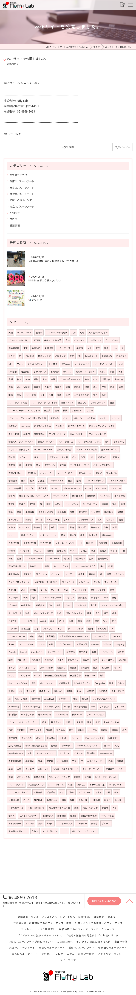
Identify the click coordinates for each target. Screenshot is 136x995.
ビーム (43, 589)
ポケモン (106, 823)
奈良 (98, 348)
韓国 (25, 597)
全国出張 (49, 348)
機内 (124, 730)
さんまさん (105, 706)
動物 (36, 379)
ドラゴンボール (26, 644)
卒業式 (37, 387)
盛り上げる (111, 472)
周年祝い (48, 659)
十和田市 (84, 667)
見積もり (27, 574)
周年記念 (61, 550)
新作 (63, 535)
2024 (23, 589)
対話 (61, 792)
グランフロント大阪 (58, 457)
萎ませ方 (51, 737)
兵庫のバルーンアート (22, 181)
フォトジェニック (97, 433)
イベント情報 (53, 519)
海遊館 (11, 465)
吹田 (70, 784)
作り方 (35, 831)
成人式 (67, 558)
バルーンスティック (94, 737)
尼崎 (82, 332)
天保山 (116, 457)
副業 (64, 800)
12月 (10, 363)
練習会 (77, 776)
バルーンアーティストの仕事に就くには (27, 418)
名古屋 (98, 792)
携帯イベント (67, 402)
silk (20, 691)
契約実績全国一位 (17, 566)
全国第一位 (103, 558)
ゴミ (114, 807)
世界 (59, 613)
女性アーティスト (46, 441)
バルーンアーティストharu (44, 402)
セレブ (99, 472)
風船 (52, 620)
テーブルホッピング (79, 465)
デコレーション (75, 628)
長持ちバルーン (15, 753)
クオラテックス (100, 636)
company (119, 644)
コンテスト (105, 496)
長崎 (57, 410)
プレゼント (24, 550)
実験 (72, 511)
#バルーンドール (56, 784)
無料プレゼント (98, 589)
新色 (111, 683)
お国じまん (52, 800)
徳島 (10, 511)
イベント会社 (14, 488)
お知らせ (8, 134)
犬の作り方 (13, 542)
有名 (87, 379)
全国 (78, 480)
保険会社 (103, 542)
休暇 (58, 605)
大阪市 (120, 652)
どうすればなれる (42, 426)
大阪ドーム (84, 582)
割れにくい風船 (111, 722)
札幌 (114, 613)
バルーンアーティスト (104, 363)
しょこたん (119, 706)
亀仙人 (11, 644)
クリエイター (112, 340)
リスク (88, 488)
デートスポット (28, 620)
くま (42, 394)
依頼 (28, 379)
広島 (108, 792)
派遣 (123, 504)
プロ (120, 363)
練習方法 (54, 418)
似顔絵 (50, 550)
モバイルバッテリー (28, 815)
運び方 (39, 737)
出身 (79, 691)
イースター (56, 574)
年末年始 (30, 761)
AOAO (43, 620)
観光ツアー (90, 675)
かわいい (25, 426)
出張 (112, 402)
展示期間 (83, 511)
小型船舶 (90, 691)
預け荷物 (12, 737)
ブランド (30, 691)
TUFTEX (21, 730)
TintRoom (107, 355)
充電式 (105, 807)
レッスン (70, 597)
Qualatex (116, 636)
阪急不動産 (13, 433)
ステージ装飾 (46, 667)
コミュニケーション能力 (112, 605)
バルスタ (36, 659)
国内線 (104, 730)
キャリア (119, 800)
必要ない (12, 426)
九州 (89, 348)
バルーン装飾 (23, 387)
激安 (23, 480)
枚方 (19, 379)
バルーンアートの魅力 (18, 340)
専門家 (93, 605)
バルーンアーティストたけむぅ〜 (24, 410)
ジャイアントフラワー (53, 628)
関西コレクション (115, 574)
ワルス (37, 675)
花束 (34, 597)
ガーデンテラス (116, 784)
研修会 (88, 776)
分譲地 (11, 550)
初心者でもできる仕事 (59, 807)
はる (95, 379)
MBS (93, 706)
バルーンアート (24, 332)
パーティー (81, 823)
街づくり (67, 371)
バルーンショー (47, 683)
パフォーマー (46, 472)
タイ (114, 620)
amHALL (122, 659)
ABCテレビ (43, 768)
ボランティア (40, 371)
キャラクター (14, 823)
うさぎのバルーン (99, 597)
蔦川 (95, 667)
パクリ (66, 418)
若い (107, 441)
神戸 (72, 355)
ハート (64, 831)
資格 (89, 613)
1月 (80, 542)
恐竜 (112, 589)
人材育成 (38, 792)
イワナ (11, 675)
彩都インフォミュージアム (102, 426)
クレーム (55, 488)
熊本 (100, 519)
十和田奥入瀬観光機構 (55, 675)
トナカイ (53, 363)
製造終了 (83, 652)
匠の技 (67, 706)
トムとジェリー (64, 348)
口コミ (26, 800)
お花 (36, 628)
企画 (91, 558)
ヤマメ (117, 667)
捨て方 (11, 815)
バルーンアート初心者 (59, 776)
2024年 (62, 527)
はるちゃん (119, 441)
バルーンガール (66, 441)
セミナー (103, 418)
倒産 (32, 636)
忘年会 (22, 504)
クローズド (22, 659)
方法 (68, 340)
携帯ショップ (44, 355)
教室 (94, 652)
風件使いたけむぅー (98, 332)
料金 (28, 613)
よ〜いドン (69, 519)
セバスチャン (85, 472)
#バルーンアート (16, 784)
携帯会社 (90, 542)
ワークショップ (81, 363)
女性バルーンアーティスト (20, 441)
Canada (12, 652)
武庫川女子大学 (64, 449)
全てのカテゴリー (20, 175)
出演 (110, 566)
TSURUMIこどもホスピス (88, 745)
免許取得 (102, 691)
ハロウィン (60, 355)
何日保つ (95, 511)
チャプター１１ (54, 652)
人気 (117, 745)
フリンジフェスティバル (104, 698)
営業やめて (103, 457)
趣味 (48, 504)
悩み (116, 792)
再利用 (54, 745)
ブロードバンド (60, 566)
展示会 (94, 823)
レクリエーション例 (64, 542)
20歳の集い (79, 558)
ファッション (110, 582)
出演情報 (30, 511)
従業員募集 (39, 776)
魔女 (38, 465)
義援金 (73, 815)
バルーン (38, 550)
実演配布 (32, 472)
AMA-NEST (49, 698)
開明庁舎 (36, 698)
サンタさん (64, 753)
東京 (25, 348)
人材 (51, 394)
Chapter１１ (37, 652)
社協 (82, 535)
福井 (95, 387)
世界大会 (106, 379)
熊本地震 (61, 815)
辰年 (53, 527)
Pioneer (95, 644)
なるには (83, 800)
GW (50, 605)
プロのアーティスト (115, 768)
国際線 (115, 730)
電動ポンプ (47, 815)
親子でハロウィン (76, 426)
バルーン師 (31, 394)
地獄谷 (105, 504)
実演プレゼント (15, 472)
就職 (72, 800)
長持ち (39, 332)
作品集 (47, 410)
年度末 (81, 574)
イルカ (60, 659)
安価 (32, 480)
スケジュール (84, 792)
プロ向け (12, 605)
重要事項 (15, 225)
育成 (59, 394)
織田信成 (95, 527)
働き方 (107, 800)
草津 (10, 768)
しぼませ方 (113, 737)
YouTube (30, 355)
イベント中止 (107, 815)
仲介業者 (42, 488)
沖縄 (106, 527)
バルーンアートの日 (43, 449)
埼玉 (10, 558)
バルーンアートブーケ (50, 597)
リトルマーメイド (65, 472)
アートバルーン (49, 831)
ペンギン (12, 620)
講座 (114, 597)
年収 (19, 394)
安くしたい (41, 574)
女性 (53, 379)
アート (62, 620)
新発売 (11, 691)
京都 (112, 371)
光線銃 (33, 589)
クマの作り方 (29, 542)
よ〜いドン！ (14, 519)
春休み (92, 574)
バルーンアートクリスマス (84, 831)
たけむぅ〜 (24, 675)
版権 (76, 807)
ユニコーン (44, 691)
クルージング (117, 691)
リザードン (39, 457)
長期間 (120, 511)
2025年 (50, 761)
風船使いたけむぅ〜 (85, 371)
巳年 (110, 761)
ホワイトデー (53, 558)
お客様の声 (13, 800)
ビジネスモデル (15, 807)
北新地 (86, 659)
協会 (97, 613)
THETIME (38, 800)
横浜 (10, 659)
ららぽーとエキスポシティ (65, 768)
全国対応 (36, 348)
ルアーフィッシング (17, 683)
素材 (88, 620)
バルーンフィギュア (43, 613)
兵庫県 (41, 480)
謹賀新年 (82, 527)
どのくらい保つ (45, 511)
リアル (41, 644)
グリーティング (79, 589)
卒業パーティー (28, 535)
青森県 (73, 667)
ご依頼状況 (64, 683)
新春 (72, 527)
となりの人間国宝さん (19, 449)
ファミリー (115, 488)
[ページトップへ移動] (129, 901)
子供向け (59, 426)
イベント (30, 823)
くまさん (78, 753)
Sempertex (100, 683)
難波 (75, 698)
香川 (93, 550)
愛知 (19, 511)
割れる (81, 730)
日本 (71, 620)
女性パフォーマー (95, 761)
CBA (95, 659)
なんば (85, 698)
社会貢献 (25, 371)
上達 (68, 394)
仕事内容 (95, 800)
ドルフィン (73, 659)
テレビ (39, 519)
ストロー (64, 737)
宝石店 (63, 465)
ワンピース (24, 527)
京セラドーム (68, 582)
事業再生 (51, 636)
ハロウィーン (106, 652)
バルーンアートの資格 (84, 418)
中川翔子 (12, 714)
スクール (116, 418)
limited (23, 652)
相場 (10, 394)
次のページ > (122, 147)
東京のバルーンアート (22, 206)
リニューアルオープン (19, 792)
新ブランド (56, 722)
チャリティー (106, 753)
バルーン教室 (21, 698)
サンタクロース (86, 519)
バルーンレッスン (74, 613)
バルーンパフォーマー (70, 379)
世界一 (69, 722)
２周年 (90, 628)
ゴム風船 (61, 511)
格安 (70, 480)
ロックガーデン (90, 504)
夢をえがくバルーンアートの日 (34, 496)
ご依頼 (71, 792)
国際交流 (25, 628)
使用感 (79, 722)
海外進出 (82, 597)
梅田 (10, 776)
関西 (65, 410)
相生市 (73, 535)
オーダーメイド (56, 480)
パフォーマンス (64, 823)
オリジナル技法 (52, 706)
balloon (107, 644)
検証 (97, 722)
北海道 (103, 550)
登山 (114, 504)
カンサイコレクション (19, 582)
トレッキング (72, 504)
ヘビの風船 (62, 761)
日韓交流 (40, 605)
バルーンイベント (72, 488)
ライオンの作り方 (31, 706)
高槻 (10, 379)
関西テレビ (77, 714)
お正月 (37, 527)
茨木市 (26, 433)
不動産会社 (117, 542)
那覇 (114, 527)
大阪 (10, 332)
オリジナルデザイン (94, 480)
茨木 (120, 371)
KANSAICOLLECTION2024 (46, 582)
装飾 (40, 823)
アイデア (70, 574)
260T (10, 730)
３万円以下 (81, 644)
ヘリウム (92, 730)
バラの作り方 (61, 714)
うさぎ (11, 355)
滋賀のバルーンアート (22, 194)
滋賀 (68, 387)
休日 (83, 457)
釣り (102, 675)
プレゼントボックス (45, 753)
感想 (89, 722)
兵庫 (74, 332)
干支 (74, 761)
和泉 (47, 566)
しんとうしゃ (91, 355)
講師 (106, 613)
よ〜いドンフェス (95, 714)
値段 (34, 683)
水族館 (29, 465)
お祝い (50, 823)
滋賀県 (120, 761)
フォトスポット (98, 402)
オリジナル (13, 597)
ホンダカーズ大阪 (59, 589)
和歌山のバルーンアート (23, 200)
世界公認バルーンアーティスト (74, 636)
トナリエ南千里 (97, 784)
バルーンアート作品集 (86, 449)
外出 (91, 457)
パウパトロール (64, 644)
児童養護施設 (14, 761)
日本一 (107, 745)
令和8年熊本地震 (89, 815)
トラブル (30, 488)
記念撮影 (91, 753)
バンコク (12, 628)
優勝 (10, 387)
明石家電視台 (80, 706)
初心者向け (107, 535)
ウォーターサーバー (91, 768)
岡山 (112, 387)
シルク (121, 683)
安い (105, 620)
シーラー (76, 737)
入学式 (47, 387)
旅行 (71, 730)
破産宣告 (70, 652)
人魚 (19, 768)
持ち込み (60, 730)
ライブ (11, 667)
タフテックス (35, 730)
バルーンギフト (77, 433)
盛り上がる (119, 496)
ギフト (73, 550)
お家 (29, 753)
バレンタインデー (34, 558)
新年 (40, 761)
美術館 (79, 348)
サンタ (20, 363)
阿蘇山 (11, 527)
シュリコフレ (107, 659)
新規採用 (51, 792)
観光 (121, 519)
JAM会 (33, 504)
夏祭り (58, 387)
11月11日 (91, 496)
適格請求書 (13, 348)
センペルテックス (82, 683)
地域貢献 (54, 371)
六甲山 (58, 504)
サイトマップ (68, 960)
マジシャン (50, 465)
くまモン (110, 519)
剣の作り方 (45, 542)
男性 (44, 379)
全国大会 (119, 379)
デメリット (100, 488)
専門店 (37, 340)
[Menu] (130, 5)
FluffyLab (108, 511)
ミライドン (24, 457)
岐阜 (121, 387)
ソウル (68, 605)
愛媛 (19, 558)
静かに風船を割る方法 (36, 745)
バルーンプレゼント (102, 465)
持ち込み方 (26, 737)
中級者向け (26, 605)
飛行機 (49, 730)
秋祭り (102, 371)
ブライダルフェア (116, 480)
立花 (51, 644)
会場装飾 (12, 480)
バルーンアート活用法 (56, 332)
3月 (101, 574)
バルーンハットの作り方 (84, 566)
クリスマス (121, 355)
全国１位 (82, 402)
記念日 (11, 496)
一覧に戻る (68, 147)
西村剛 (11, 457)
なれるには (77, 410)
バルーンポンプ (90, 807)
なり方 (90, 410)
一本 (115, 348)
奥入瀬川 (106, 667)
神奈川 (113, 550)
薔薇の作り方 (44, 714)
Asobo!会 (93, 535)
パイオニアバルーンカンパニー (23, 722)
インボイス (79, 340)
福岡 (87, 387)
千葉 (123, 550)
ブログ (17, 134)
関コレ (70, 691)
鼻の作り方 (13, 706)
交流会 (11, 504)
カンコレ (12, 589)
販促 (104, 394)
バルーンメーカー (16, 636)
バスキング (80, 605)
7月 (112, 628)
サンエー (12, 535)
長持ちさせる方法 (52, 340)
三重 (104, 387)
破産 (40, 636)
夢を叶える (77, 496)
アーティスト (95, 340)
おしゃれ (58, 691)
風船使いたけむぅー (18, 831)
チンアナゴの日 (60, 496)
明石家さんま (27, 714)
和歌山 (77, 387)
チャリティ (67, 745)
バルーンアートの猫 (17, 402)
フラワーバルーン (57, 433)
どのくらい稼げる (36, 807)
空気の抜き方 (14, 745)
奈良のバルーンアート (22, 187)
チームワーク (14, 613)
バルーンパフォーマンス (89, 441)
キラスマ (30, 768)
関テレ (29, 519)
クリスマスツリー (36, 363)
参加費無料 (39, 433)
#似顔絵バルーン (36, 784)
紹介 (102, 566)
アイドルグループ (27, 667)
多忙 (74, 457)
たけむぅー (63, 698)
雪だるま (66, 363)
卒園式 (84, 550)
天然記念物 (75, 675)
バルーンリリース (48, 535)
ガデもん (81, 784)
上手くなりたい (81, 394)
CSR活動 (12, 371)
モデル (97, 582)
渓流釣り (61, 667)
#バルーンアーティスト (106, 776)
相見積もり (13, 574)
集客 (95, 394)
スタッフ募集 (23, 776)
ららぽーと (35, 566)
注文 (97, 620)
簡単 (106, 348)
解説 (80, 620)
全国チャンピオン (109, 449)
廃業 (44, 722)
